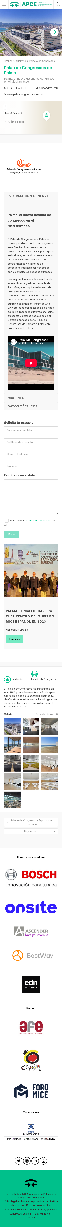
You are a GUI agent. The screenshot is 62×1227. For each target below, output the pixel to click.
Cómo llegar (16, 121)
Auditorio (21, 60)
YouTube (43, 1161)
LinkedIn (35, 1161)
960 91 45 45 (42, 1213)
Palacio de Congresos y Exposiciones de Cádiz (32, 822)
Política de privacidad (38, 520)
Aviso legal (10, 1201)
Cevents (32, 1209)
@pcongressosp (48, 87)
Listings (8, 60)
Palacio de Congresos (42, 60)
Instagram (26, 1161)
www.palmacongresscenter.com (25, 94)
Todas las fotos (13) (46, 714)
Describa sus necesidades (20, 475)
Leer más (14, 639)
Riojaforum (30, 831)
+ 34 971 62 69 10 (17, 87)
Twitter (18, 1161)
